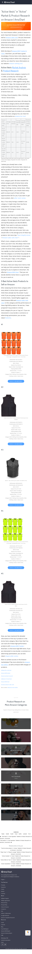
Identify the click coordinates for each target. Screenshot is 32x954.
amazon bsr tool (20, 116)
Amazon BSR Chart (13, 272)
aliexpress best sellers (13, 687)
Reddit (7, 834)
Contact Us (3, 909)
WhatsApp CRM (4, 938)
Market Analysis (19, 67)
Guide (2, 922)
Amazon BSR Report (5, 931)
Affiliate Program (5, 898)
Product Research (11, 70)
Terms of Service (5, 907)
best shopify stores (24, 235)
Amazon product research (7, 676)
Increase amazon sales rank (7, 684)
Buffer (20, 834)
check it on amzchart (16, 381)
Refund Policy (4, 902)
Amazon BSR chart (5, 681)
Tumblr (11, 834)
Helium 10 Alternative (6, 913)
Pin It (29, 834)
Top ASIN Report (4, 929)
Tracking (3, 893)
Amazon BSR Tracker (17, 646)
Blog (2, 926)
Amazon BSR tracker (5, 673)
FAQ (2, 911)
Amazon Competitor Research (8, 917)
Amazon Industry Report (6, 933)
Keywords (3, 887)
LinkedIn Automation (5, 940)
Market (2, 891)
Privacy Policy (4, 904)
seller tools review (20, 198)
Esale (2, 942)
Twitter (2, 834)
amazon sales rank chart (10, 238)
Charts (2, 889)
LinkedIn (25, 834)
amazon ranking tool (15, 63)
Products (3, 885)
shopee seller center (11, 656)
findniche (8, 318)
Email (16, 834)
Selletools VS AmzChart (6, 679)
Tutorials (3, 924)
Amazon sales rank (12, 37)
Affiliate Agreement (5, 900)
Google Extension (5, 915)
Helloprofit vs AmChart (6, 670)
